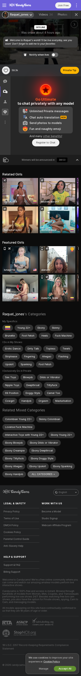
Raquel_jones (13, 314)
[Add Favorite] (6, 70)
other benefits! (52, 136)
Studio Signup (50, 518)
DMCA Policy (11, 525)
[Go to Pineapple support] (6, 633)
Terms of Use (11, 518)
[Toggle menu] (4, 5)
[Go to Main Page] (24, 5)
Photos (66, 14)
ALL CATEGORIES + (43, 474)
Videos (46, 14)
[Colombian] (7, 328)
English (63, 492)
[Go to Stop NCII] (25, 633)
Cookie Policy (51, 661)
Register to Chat (45, 142)
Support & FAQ (12, 565)
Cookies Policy (12, 532)
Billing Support (12, 572)
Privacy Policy (12, 511)
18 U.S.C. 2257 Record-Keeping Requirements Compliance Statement (35, 647)
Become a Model (51, 511)
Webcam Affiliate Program (56, 525)
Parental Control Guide (16, 539)
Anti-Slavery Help (13, 546)
